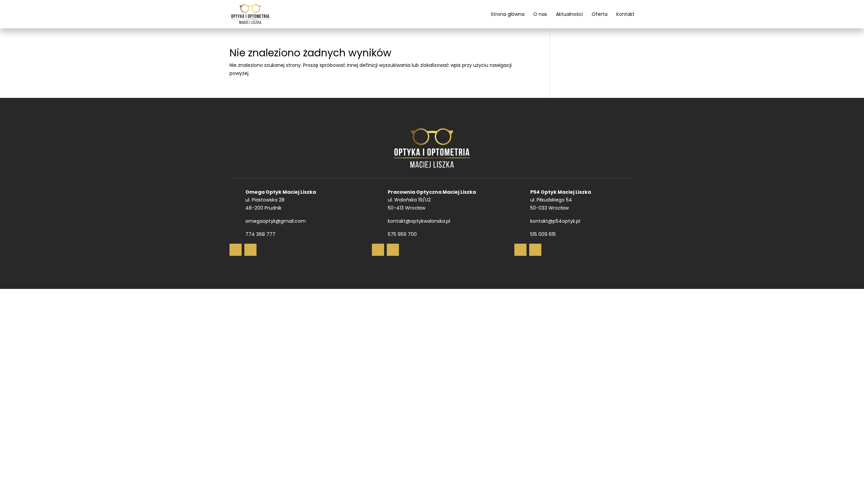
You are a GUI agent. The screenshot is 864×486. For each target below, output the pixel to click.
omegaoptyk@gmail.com (275, 221)
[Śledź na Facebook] (236, 250)
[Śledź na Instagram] (250, 250)
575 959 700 (402, 234)
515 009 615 (543, 234)
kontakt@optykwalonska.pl (419, 221)
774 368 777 (260, 234)
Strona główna (507, 15)
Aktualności (569, 15)
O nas (540, 15)
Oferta (600, 15)
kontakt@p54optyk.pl (555, 221)
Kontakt (625, 15)
